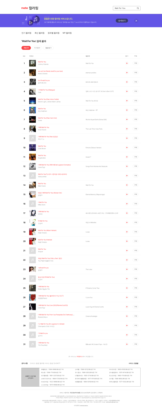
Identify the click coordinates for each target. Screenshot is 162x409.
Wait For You (90, 63)
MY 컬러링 (67, 33)
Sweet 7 (88, 157)
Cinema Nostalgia (91, 316)
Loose (88, 232)
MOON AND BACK (92, 82)
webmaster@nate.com (112, 402)
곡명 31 (26, 48)
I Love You (89, 297)
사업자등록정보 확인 (114, 400)
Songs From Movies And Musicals (96, 166)
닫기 (136, 21)
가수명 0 (37, 48)
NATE (24, 8)
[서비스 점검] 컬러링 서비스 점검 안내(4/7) (45, 363)
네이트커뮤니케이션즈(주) (57, 396)
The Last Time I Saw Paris (94, 129)
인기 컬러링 (26, 33)
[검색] (137, 8)
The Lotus (89, 269)
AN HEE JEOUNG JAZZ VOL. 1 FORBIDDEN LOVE (102, 213)
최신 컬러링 (39, 33)
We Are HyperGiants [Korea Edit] (96, 119)
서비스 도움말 (133, 363)
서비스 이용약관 (64, 392)
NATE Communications (81, 405)
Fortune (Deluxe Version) (93, 148)
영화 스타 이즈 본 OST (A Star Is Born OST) (100, 91)
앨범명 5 (48, 48)
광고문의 (94, 392)
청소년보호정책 (85, 392)
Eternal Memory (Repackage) (95, 194)
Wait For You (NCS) (92, 101)
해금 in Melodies (91, 222)
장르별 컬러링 (53, 33)
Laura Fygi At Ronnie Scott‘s (95, 307)
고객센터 (100, 392)
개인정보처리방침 (75, 392)
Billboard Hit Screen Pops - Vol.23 (96, 344)
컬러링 (34, 8)
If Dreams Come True (92, 288)
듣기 (126, 63)
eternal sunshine (91, 73)
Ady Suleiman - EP (92, 110)
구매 (135, 63)
